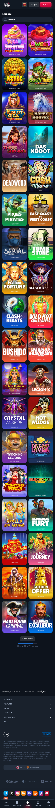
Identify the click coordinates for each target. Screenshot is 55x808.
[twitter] (11, 793)
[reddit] (35, 793)
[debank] (6, 799)
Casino (17, 691)
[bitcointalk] (23, 793)
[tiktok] (41, 793)
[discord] (29, 793)
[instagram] (17, 793)
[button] (14, 40)
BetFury (6, 691)
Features (29, 691)
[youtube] (47, 793)
